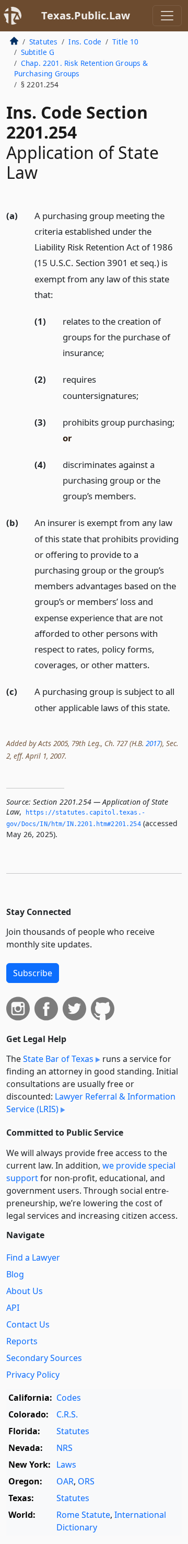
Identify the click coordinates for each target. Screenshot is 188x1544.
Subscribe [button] (32, 973)
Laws (66, 1464)
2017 (153, 743)
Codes (68, 1397)
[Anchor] (59, 294)
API (12, 1307)
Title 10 (125, 42)
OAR (65, 1481)
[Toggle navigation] (167, 15)
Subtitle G (38, 52)
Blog (15, 1274)
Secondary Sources (44, 1358)
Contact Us (28, 1324)
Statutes (43, 42)
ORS (86, 1481)
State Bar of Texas (58, 1059)
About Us (24, 1291)
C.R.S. (67, 1414)
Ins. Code (84, 42)
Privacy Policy (33, 1374)
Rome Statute (83, 1514)
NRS (64, 1448)
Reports (22, 1341)
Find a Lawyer (33, 1257)
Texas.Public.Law (85, 15)
